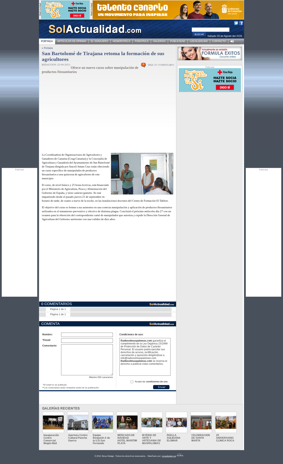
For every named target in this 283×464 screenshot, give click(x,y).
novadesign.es (169, 456)
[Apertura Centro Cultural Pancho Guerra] (77, 422)
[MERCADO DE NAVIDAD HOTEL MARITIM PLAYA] (127, 422)
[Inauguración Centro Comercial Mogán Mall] (53, 422)
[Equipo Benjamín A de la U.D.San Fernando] (102, 422)
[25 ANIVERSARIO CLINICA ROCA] (225, 422)
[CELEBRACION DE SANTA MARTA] (201, 422)
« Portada (47, 48)
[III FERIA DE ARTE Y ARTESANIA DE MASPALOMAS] (151, 422)
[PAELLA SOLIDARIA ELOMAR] (176, 422)
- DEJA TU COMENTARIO (160, 64)
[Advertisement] (19, 233)
